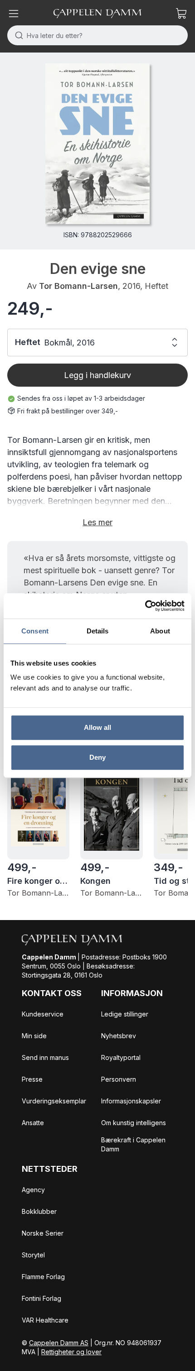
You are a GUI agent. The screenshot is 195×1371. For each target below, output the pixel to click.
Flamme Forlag (43, 1276)
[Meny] (13, 13)
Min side (34, 1036)
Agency (33, 1190)
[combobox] (97, 35)
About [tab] (160, 631)
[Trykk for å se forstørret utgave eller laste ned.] (97, 143)
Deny (97, 757)
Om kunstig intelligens (133, 1123)
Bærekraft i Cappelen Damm (133, 1144)
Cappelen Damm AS (58, 1343)
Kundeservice (42, 1014)
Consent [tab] (35, 631)
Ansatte (33, 1123)
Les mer (97, 522)
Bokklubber (39, 1211)
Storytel (33, 1255)
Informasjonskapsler (131, 1101)
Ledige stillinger (124, 1014)
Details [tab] (98, 631)
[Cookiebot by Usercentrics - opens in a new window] (145, 606)
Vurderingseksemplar (54, 1101)
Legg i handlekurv (97, 375)
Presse (32, 1079)
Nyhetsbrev (118, 1036)
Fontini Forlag (41, 1298)
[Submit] (17, 35)
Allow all (98, 727)
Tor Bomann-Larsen (78, 286)
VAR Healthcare (45, 1320)
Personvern (118, 1079)
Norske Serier (42, 1233)
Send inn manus (45, 1057)
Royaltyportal (121, 1057)
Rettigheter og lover (71, 1352)
